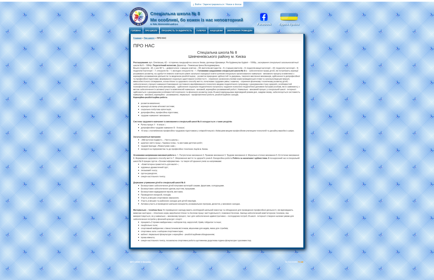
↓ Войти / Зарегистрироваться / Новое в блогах (217, 4)
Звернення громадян (239, 30)
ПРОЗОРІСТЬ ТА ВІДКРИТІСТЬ (177, 30)
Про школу (151, 30)
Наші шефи (216, 30)
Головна (136, 30)
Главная (137, 37)
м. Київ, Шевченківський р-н (164, 23)
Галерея (201, 30)
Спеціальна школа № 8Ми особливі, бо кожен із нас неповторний (196, 16)
